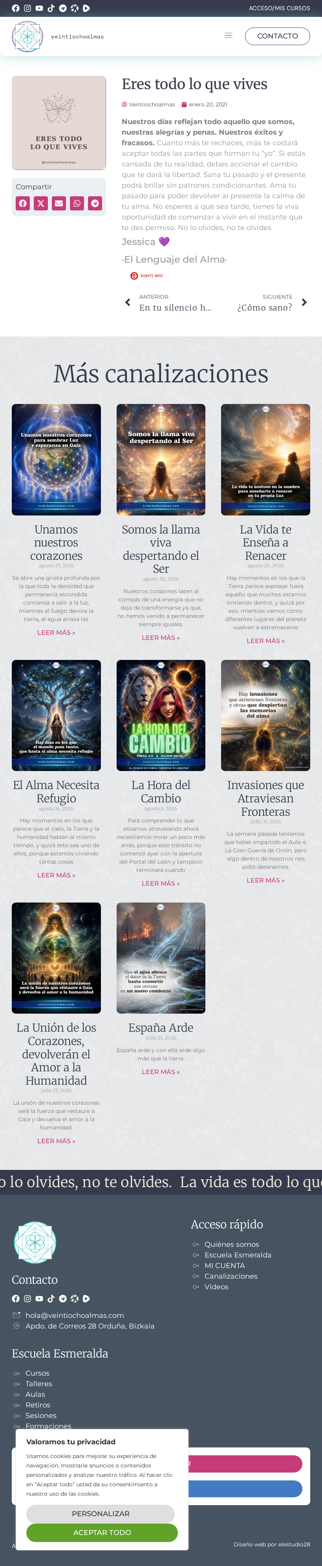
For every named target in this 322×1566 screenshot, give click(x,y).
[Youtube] (39, 8)
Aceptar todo (102, 1532)
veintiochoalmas (77, 36)
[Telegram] (63, 8)
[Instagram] (27, 8)
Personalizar (101, 1513)
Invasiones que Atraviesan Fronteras (265, 798)
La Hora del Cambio (161, 792)
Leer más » (56, 632)
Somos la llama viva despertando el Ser (161, 549)
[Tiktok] (51, 8)
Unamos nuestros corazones (56, 543)
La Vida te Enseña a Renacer (265, 543)
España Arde (160, 1028)
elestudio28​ (294, 1544)
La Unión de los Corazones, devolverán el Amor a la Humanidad (56, 1054)
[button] (228, 36)
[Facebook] (16, 8)
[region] (102, 1489)
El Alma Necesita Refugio (56, 792)
